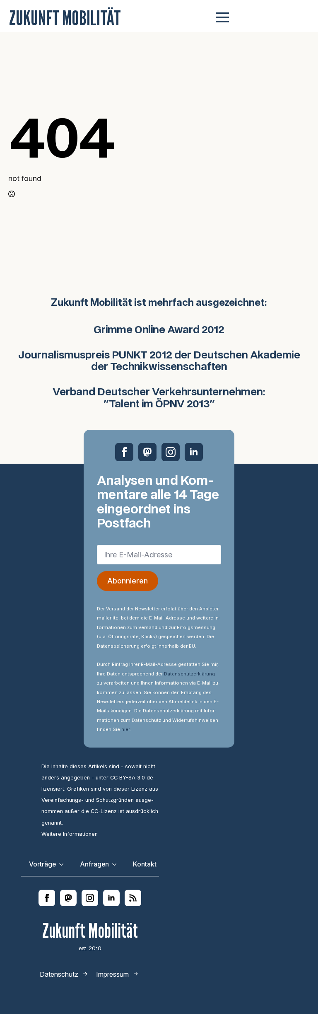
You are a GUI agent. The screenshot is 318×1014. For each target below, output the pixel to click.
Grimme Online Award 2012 (159, 330)
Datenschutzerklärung (189, 674)
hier (125, 729)
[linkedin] (194, 452)
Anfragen (94, 864)
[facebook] (124, 452)
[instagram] (170, 452)
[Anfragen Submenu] (117, 864)
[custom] (147, 452)
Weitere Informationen (69, 834)
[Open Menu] (222, 17)
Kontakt (145, 864)
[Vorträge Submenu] (64, 864)
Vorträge (42, 864)
